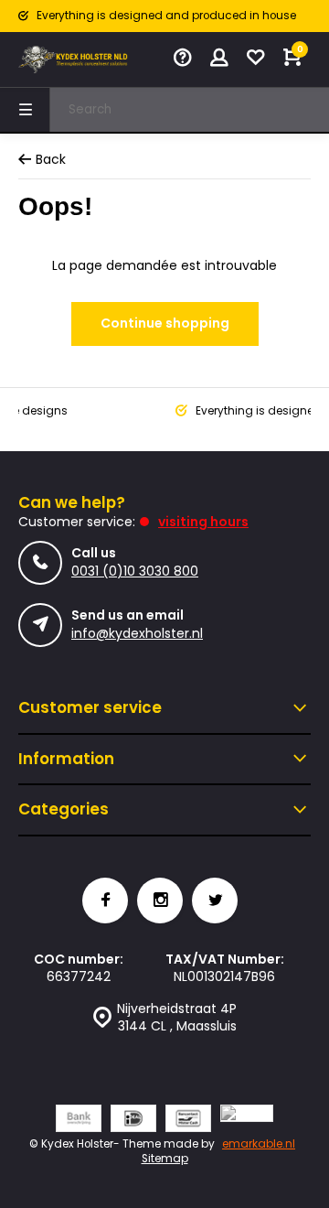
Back (51, 159)
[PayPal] (246, 1121)
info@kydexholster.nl (137, 633)
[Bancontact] (188, 1121)
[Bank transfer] (78, 1121)
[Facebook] (105, 900)
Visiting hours (203, 521)
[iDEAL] (133, 1121)
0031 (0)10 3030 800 (134, 571)
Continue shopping (165, 323)
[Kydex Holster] (73, 59)
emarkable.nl (258, 1144)
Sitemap (165, 1158)
